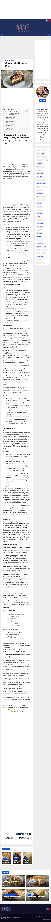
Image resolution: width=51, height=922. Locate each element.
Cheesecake (8, 60)
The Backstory (10, 115)
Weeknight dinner (40, 263)
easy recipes (39, 206)
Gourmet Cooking (40, 226)
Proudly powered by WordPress (7, 917)
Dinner (38, 196)
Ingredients (9, 129)
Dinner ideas (44, 196)
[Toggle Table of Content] (27, 110)
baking (38, 150)
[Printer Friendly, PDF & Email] (17, 712)
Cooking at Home (40, 163)
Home (37, 916)
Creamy (38, 170)
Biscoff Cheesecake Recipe (6, 862)
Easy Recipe (39, 203)
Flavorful (38, 216)
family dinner (39, 209)
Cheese (42, 153)
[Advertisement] (17, 49)
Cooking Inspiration (40, 166)
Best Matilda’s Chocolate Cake (12, 897)
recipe (38, 249)
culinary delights (40, 176)
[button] (46, 34)
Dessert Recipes (40, 193)
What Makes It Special (11, 117)
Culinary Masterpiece (41, 183)
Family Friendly (40, 213)
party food (39, 246)
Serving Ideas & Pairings (11, 121)
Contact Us (41, 916)
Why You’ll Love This (11, 114)
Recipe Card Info (10, 128)
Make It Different (10, 122)
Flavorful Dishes (40, 219)
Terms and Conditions (46, 919)
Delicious (38, 186)
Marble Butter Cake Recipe (36, 897)
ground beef (39, 229)
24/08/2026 (6, 885)
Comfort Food (39, 160)
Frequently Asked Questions (12, 126)
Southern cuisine (40, 256)
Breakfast (44, 150)
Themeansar (3, 918)
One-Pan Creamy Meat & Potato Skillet (11, 882)
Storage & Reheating (11, 124)
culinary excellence (40, 180)
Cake (15, 855)
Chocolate (16, 857)
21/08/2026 (31, 885)
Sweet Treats (39, 259)
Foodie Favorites (40, 223)
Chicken (45, 156)
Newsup (18, 917)
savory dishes (44, 249)
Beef (4, 879)
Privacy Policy (47, 916)
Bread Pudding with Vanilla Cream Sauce (24, 838)
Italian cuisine (39, 239)
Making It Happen (10, 118)
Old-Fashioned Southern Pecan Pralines (9, 839)
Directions (9, 131)
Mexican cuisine (40, 243)
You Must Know (10, 120)
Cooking (46, 160)
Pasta (45, 246)
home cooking (39, 233)
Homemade (39, 236)
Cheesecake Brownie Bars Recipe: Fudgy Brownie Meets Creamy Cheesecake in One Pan (17, 112)
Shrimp (44, 253)
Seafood (38, 253)
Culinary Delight (40, 173)
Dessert (12, 60)
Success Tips (9, 125)
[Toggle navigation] (24, 35)
